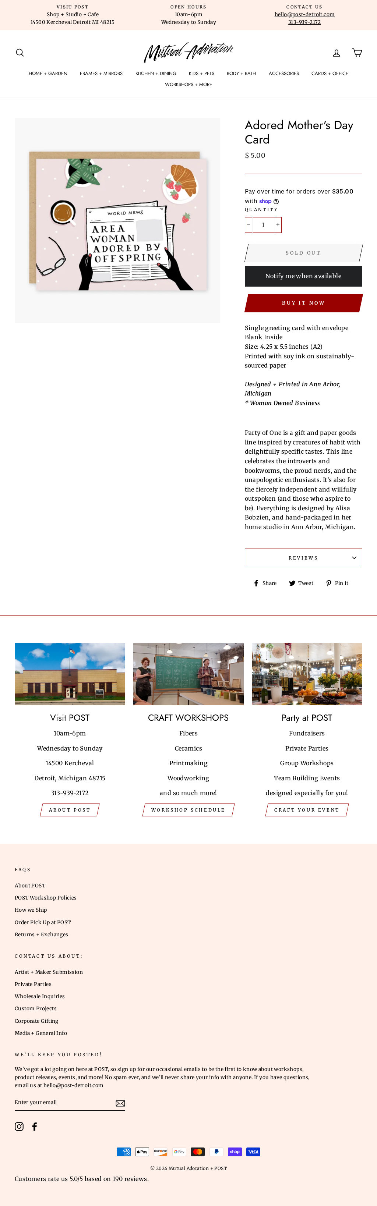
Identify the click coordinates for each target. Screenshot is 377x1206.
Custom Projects (36, 1008)
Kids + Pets (201, 73)
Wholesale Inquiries (40, 996)
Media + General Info (41, 1033)
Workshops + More (188, 84)
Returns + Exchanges (41, 935)
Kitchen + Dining (155, 73)
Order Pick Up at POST (43, 922)
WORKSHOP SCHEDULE (188, 810)
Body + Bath (241, 73)
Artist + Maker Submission (49, 972)
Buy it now (303, 303)
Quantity (262, 209)
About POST (30, 886)
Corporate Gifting (37, 1021)
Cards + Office (329, 73)
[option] (73, 15)
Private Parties (33, 984)
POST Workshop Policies (46, 898)
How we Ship (31, 910)
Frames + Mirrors (101, 73)
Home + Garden (48, 73)
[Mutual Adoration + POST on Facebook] (34, 1126)
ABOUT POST (70, 810)
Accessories (284, 73)
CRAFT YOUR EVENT (307, 810)
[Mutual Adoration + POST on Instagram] (19, 1126)
